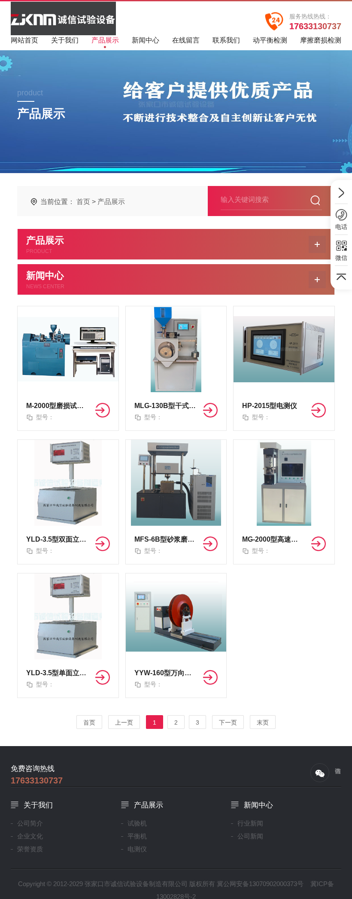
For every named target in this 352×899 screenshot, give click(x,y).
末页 (263, 722)
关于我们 (65, 40)
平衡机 (137, 836)
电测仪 (137, 849)
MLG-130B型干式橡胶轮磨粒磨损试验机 (165, 405)
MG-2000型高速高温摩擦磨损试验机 (273, 539)
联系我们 (226, 40)
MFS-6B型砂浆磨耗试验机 (165, 539)
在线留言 (186, 40)
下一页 (228, 722)
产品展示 (105, 40)
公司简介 (30, 823)
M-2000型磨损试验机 (57, 405)
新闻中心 (145, 40)
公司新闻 (250, 836)
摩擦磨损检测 (320, 40)
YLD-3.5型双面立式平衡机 (57, 539)
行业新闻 (250, 823)
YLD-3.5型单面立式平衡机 (57, 673)
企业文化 (30, 836)
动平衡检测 (270, 40)
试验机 (137, 823)
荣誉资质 (30, 849)
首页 (83, 201)
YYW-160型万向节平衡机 (165, 673)
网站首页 (24, 40)
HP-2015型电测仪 (269, 405)
